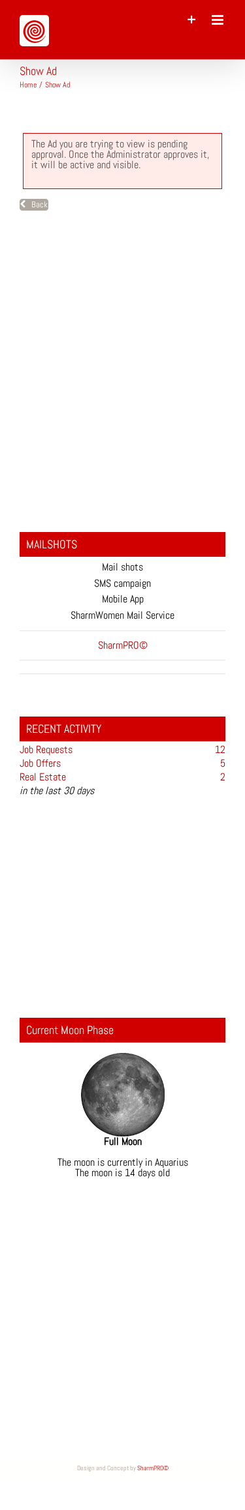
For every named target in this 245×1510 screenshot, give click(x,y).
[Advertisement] (122, 373)
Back (36, 204)
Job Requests (46, 749)
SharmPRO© (153, 1468)
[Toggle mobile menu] (218, 20)
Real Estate (43, 777)
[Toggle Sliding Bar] (192, 20)
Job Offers (40, 763)
